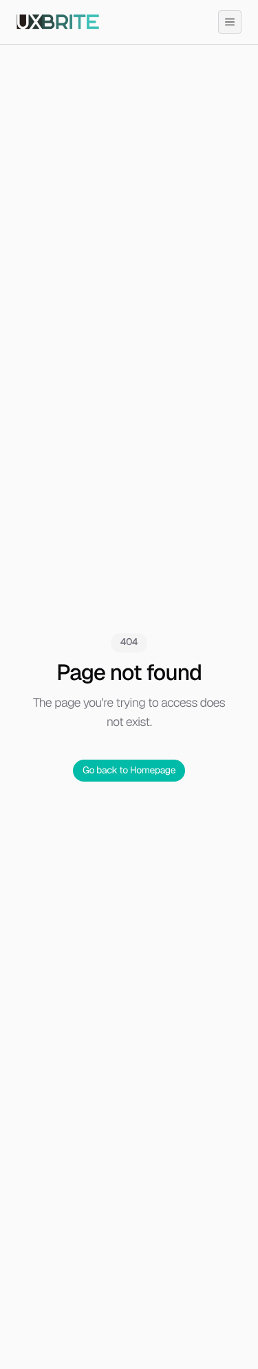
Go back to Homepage (129, 770)
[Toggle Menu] (229, 22)
